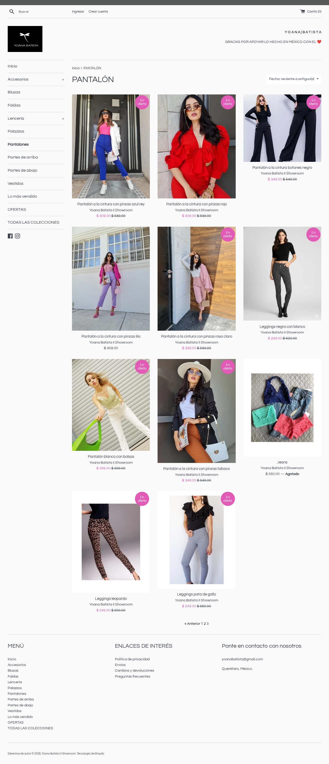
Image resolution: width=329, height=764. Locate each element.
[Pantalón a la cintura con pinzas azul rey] (111, 146)
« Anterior (192, 624)
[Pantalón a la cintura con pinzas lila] (111, 279)
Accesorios (36, 79)
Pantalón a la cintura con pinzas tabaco (196, 469)
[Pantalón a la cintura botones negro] (282, 128)
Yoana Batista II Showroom (59, 753)
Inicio (12, 66)
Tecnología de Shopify (90, 753)
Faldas (14, 105)
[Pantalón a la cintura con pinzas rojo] (196, 146)
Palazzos (16, 131)
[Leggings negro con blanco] (282, 274)
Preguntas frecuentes (132, 676)
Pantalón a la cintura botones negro (282, 167)
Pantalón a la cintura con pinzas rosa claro (196, 336)
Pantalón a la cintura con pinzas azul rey (110, 204)
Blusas (14, 92)
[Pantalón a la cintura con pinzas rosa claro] (196, 279)
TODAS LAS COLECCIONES (33, 222)
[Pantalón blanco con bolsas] (111, 405)
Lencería (36, 118)
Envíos (120, 665)
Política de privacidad (132, 659)
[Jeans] (282, 407)
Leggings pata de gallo (196, 594)
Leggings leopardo (111, 598)
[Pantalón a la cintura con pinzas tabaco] (196, 411)
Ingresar (78, 11)
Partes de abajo (22, 170)
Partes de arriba (23, 157)
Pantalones (18, 144)
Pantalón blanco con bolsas (111, 456)
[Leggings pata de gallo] (196, 540)
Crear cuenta (98, 11)
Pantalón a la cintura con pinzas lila (110, 336)
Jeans (282, 462)
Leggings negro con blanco (282, 326)
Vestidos (15, 183)
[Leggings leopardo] (111, 542)
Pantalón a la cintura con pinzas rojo (196, 204)
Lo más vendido (22, 196)
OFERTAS (17, 209)
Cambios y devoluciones (134, 670)
